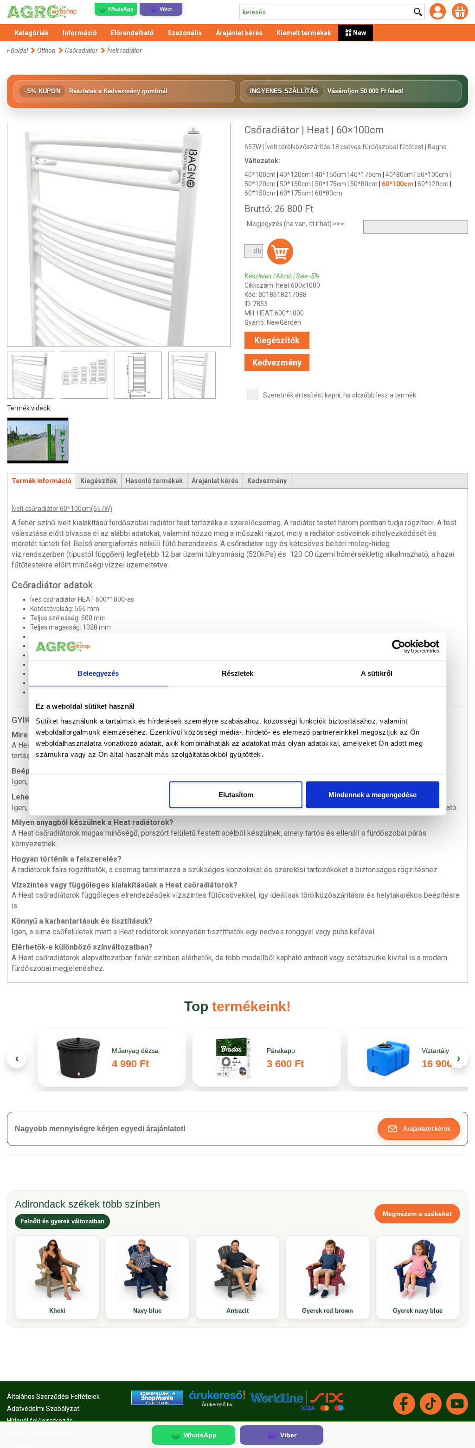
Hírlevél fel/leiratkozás (40, 1420)
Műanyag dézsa (135, 1050)
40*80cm (399, 174)
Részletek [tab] (238, 673)
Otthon (46, 50)
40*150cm (330, 174)
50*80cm (364, 184)
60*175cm (295, 193)
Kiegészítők (277, 340)
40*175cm (365, 174)
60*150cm (260, 193)
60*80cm (328, 193)
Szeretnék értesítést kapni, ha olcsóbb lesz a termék (339, 395)
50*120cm (260, 184)
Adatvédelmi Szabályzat (43, 1408)
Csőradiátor (81, 50)
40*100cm (260, 174)
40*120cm (295, 174)
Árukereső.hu (217, 1404)
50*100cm (432, 174)
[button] (419, 1129)
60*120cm (433, 184)
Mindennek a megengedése (372, 794)
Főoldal (17, 50)
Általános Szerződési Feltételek (53, 1396)
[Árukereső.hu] (217, 1398)
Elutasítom (235, 794)
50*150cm (295, 184)
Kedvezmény (277, 362)
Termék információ (41, 481)
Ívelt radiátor (124, 50)
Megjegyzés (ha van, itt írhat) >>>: (296, 223)
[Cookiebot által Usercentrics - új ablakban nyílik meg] (398, 647)
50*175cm (330, 184)
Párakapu (281, 1050)
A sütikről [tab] (376, 673)
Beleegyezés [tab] (98, 673)
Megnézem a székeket (417, 1213)
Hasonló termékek (154, 481)
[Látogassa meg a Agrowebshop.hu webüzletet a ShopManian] (157, 1397)
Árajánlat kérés (215, 481)
